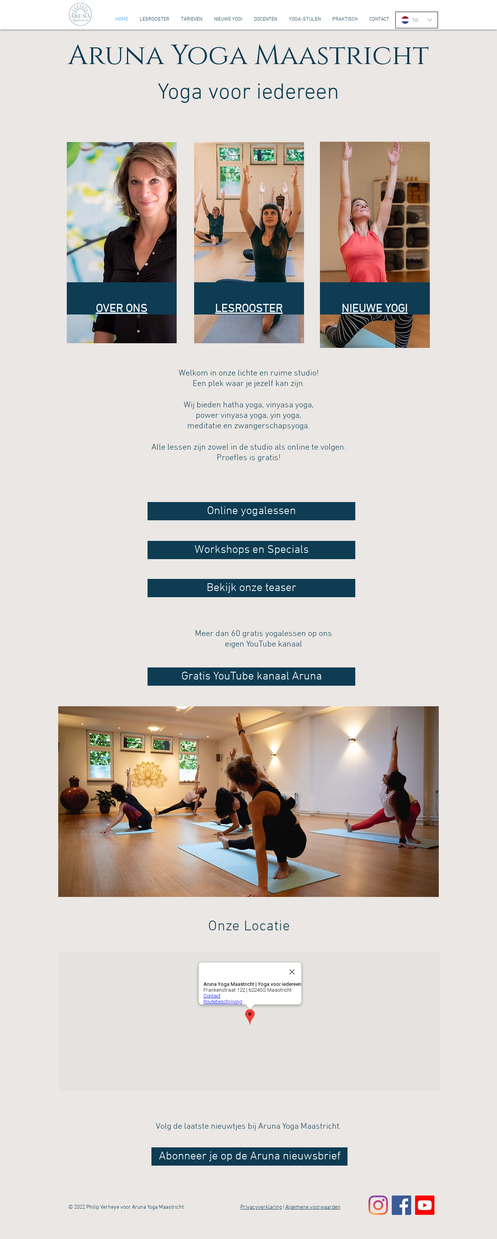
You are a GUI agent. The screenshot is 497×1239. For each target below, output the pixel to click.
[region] (122, 242)
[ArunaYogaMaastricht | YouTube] (424, 1205)
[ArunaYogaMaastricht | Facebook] (401, 1205)
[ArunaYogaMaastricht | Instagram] (378, 1205)
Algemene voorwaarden (313, 1207)
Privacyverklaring (261, 1207)
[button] (248, 801)
